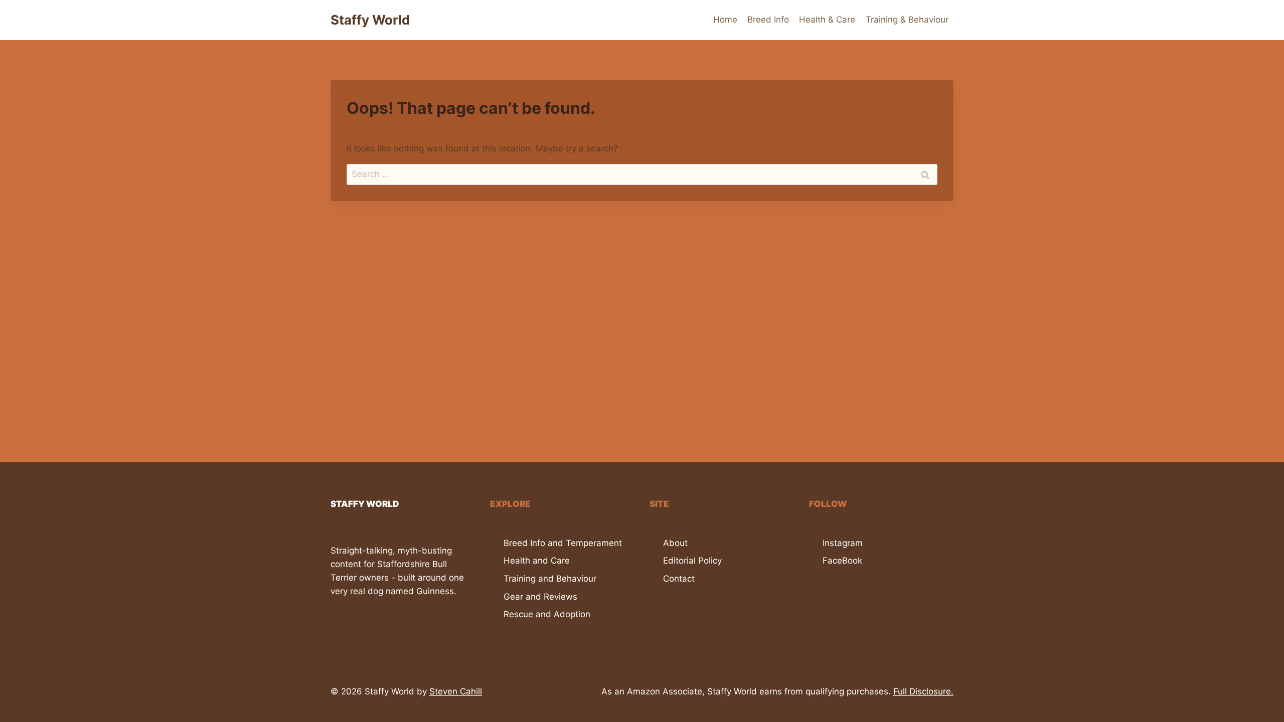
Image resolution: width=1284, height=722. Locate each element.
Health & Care (827, 20)
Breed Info (768, 20)
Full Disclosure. (923, 691)
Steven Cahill (455, 691)
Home (725, 20)
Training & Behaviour (907, 20)
